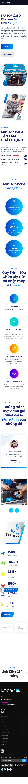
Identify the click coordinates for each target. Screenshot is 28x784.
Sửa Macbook (11, 484)
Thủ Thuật (5, 741)
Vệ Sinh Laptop (6, 729)
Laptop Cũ (5, 735)
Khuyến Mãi (5, 738)
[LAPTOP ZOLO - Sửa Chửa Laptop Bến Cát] (5, 3)
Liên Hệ (4, 744)
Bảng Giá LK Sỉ (5, 726)
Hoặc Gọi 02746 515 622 (11, 589)
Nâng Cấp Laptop (6, 732)
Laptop (4, 720)
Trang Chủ (5, 716)
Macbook (4, 723)
